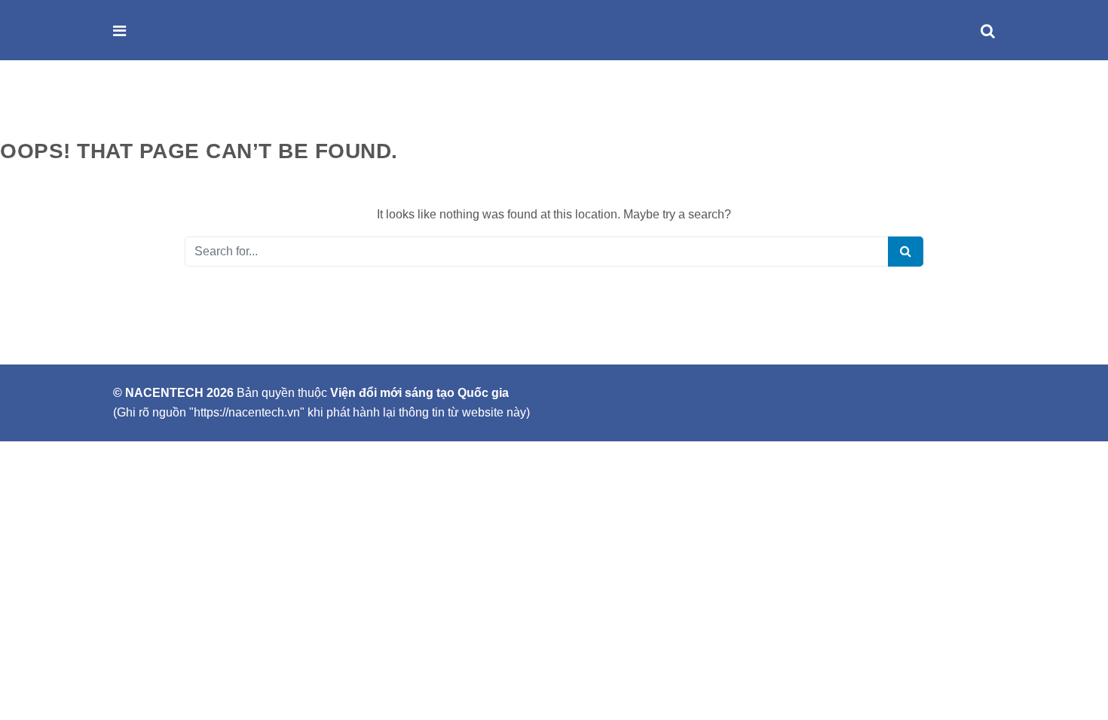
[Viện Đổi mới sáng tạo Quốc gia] (152, 31)
